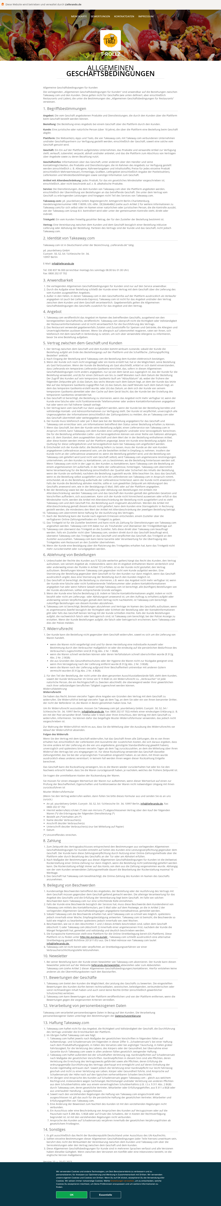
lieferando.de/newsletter (106, 965)
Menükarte (79, 16)
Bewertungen (100, 16)
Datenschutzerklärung (128, 1015)
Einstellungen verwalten (122, 1180)
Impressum (145, 16)
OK (72, 1194)
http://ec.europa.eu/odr (94, 937)
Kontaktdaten (124, 16)
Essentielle (105, 1194)
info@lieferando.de (63, 263)
